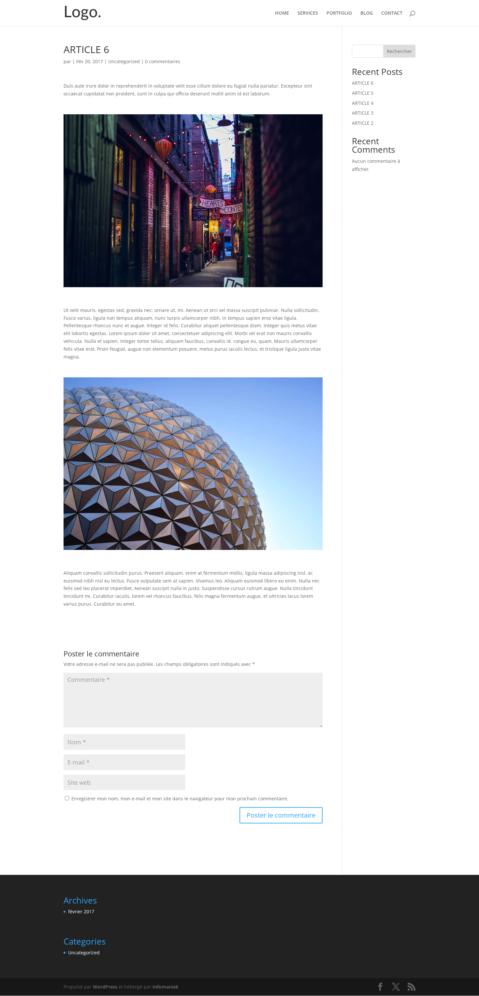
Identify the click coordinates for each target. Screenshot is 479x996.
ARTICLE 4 (362, 103)
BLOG (366, 13)
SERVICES (308, 13)
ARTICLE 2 (362, 123)
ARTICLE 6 (362, 83)
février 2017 (81, 911)
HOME (282, 13)
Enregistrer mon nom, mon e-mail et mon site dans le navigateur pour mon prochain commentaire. (179, 798)
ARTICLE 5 (362, 93)
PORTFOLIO (339, 13)
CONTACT (391, 13)
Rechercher (399, 51)
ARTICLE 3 (362, 113)
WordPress (105, 987)
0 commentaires (162, 61)
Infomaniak (165, 987)
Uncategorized (124, 61)
